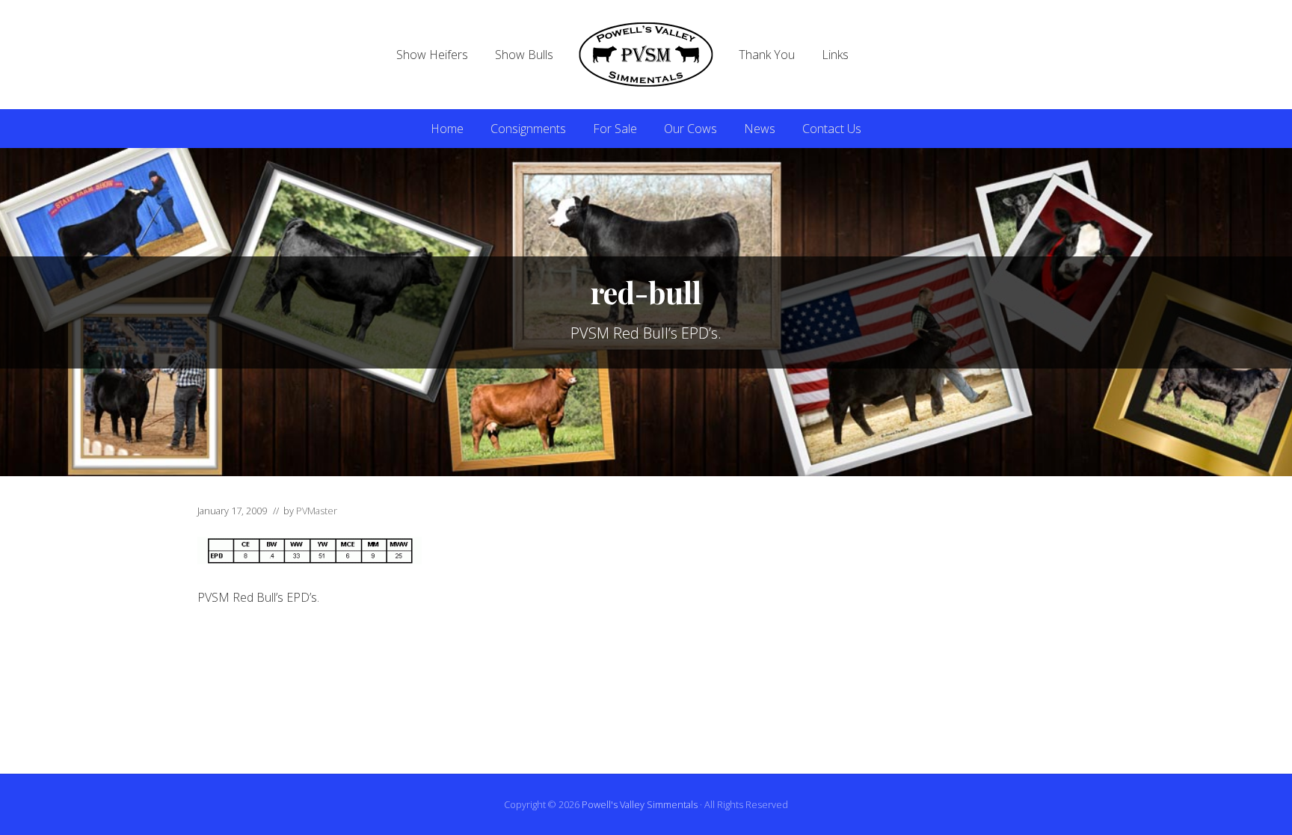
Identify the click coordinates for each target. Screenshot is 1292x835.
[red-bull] (309, 560)
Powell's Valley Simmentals (640, 804)
